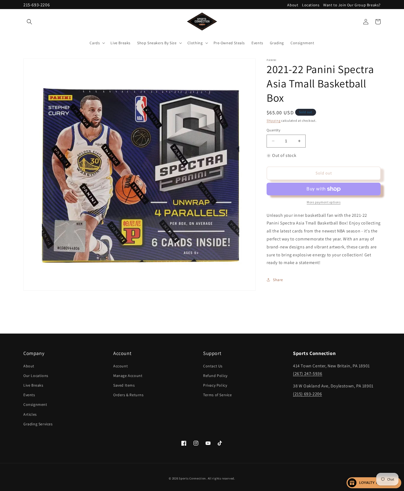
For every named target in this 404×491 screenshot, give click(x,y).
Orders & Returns (128, 394)
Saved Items (124, 385)
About (292, 4)
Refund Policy (215, 375)
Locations (310, 4)
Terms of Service (217, 394)
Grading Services (38, 423)
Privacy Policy (215, 385)
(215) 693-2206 (307, 394)
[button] (29, 22)
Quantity (273, 130)
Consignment (35, 404)
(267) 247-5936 (307, 373)
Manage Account (127, 375)
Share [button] (278, 279)
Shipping (274, 120)
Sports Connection (192, 478)
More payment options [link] (324, 202)
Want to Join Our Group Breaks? (352, 4)
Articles (30, 414)
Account (120, 365)
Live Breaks (33, 385)
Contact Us (213, 365)
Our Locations (35, 375)
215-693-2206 (36, 5)
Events (29, 394)
